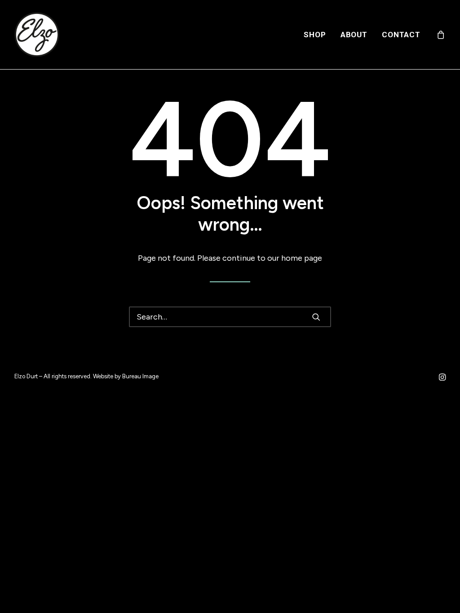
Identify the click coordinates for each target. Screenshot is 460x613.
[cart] (441, 34)
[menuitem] (314, 34)
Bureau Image (140, 376)
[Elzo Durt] (36, 34)
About (354, 34)
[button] (316, 317)
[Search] (230, 316)
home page (301, 258)
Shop (315, 34)
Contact (401, 34)
